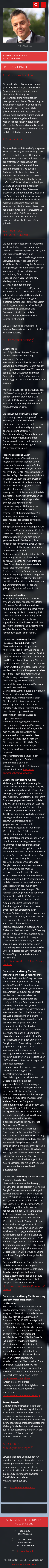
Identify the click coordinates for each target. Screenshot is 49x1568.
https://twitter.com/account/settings (21, 1395)
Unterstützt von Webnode (24, 1564)
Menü (43, 5)
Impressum (19, 55)
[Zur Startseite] (24, 22)
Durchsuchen (36, 5)
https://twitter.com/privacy (16, 1378)
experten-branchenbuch (22, 1487)
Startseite (7, 55)
